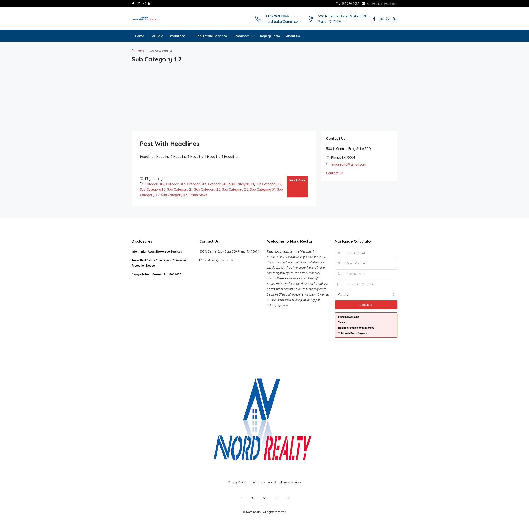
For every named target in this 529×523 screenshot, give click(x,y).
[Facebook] (240, 498)
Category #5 (218, 184)
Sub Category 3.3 (174, 195)
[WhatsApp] (288, 498)
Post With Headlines (169, 143)
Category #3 (175, 184)
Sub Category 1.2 (268, 184)
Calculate (366, 305)
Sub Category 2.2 (207, 189)
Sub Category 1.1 (241, 184)
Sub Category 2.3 (235, 189)
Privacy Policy (237, 482)
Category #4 (196, 184)
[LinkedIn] (264, 498)
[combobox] (366, 294)
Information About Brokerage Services (157, 251)
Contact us (334, 173)
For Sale (156, 36)
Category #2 (154, 184)
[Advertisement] (264, 100)
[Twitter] (252, 498)
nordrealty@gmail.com (283, 21)
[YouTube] (276, 498)
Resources (241, 36)
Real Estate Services (211, 36)
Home (139, 36)
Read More (297, 180)
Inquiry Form (270, 36)
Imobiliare (177, 36)
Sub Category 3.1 (262, 189)
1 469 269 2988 (277, 16)
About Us (293, 36)
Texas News (198, 195)
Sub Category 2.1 (180, 189)
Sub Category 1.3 (153, 189)
